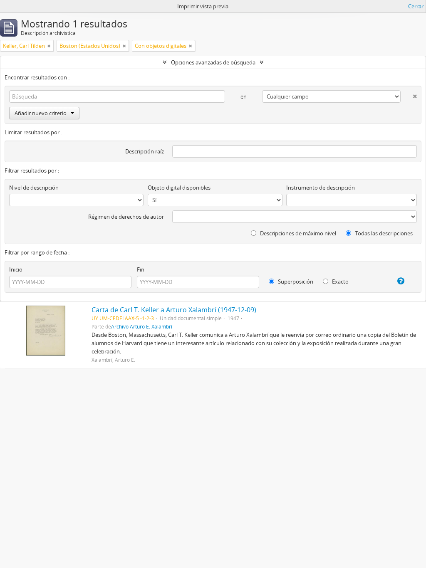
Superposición (295, 281)
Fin (140, 269)
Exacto (340, 281)
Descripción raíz (144, 151)
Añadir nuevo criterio (41, 113)
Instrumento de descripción (320, 187)
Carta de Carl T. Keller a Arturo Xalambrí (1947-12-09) (174, 309)
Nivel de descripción (34, 187)
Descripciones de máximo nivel (297, 233)
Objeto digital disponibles (179, 187)
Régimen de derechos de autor (126, 216)
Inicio (15, 269)
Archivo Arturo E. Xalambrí (141, 326)
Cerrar (416, 6)
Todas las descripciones (383, 233)
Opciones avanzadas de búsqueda (213, 62)
